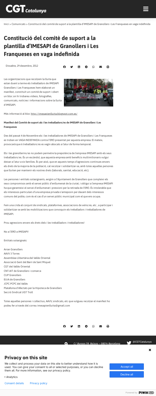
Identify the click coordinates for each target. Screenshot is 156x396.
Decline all (126, 374)
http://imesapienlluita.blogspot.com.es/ (54, 113)
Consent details (14, 383)
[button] (64, 67)
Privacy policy (38, 383)
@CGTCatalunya (142, 341)
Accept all (127, 366)
